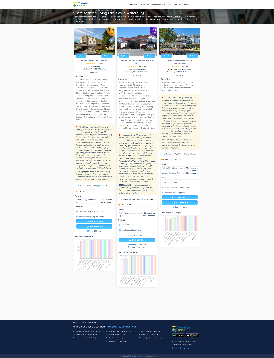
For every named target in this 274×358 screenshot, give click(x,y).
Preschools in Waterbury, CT (151, 334)
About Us (177, 4)
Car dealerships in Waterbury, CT (86, 334)
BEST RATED (76, 10)
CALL (82, 56)
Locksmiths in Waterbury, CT (118, 341)
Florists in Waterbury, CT (116, 338)
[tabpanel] (94, 41)
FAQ (169, 4)
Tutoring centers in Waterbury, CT (153, 338)
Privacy (175, 352)
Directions (102, 69)
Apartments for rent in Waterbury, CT (88, 331)
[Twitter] (176, 348)
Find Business (132, 4)
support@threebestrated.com (187, 341)
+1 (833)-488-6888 (185, 344)
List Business (144, 4)
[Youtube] (184, 348)
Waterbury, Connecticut (121, 326)
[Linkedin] (188, 348)
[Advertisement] (137, 305)
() (99, 63)
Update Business (158, 4)
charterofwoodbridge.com (175, 193)
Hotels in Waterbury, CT (116, 334)
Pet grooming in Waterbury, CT (152, 331)
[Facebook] (172, 348)
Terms (181, 352)
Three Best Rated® (136, 356)
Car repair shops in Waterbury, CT (87, 338)
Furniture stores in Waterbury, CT (119, 331)
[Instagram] (180, 348)
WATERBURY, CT (87, 10)
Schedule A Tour (128, 225)
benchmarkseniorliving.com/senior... (92, 217)
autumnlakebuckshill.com (132, 235)
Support (186, 4)
